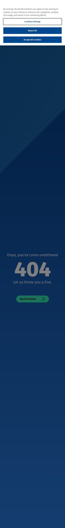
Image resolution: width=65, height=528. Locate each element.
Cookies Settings (32, 21)
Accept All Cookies (32, 40)
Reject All (32, 30)
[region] (32, 22)
